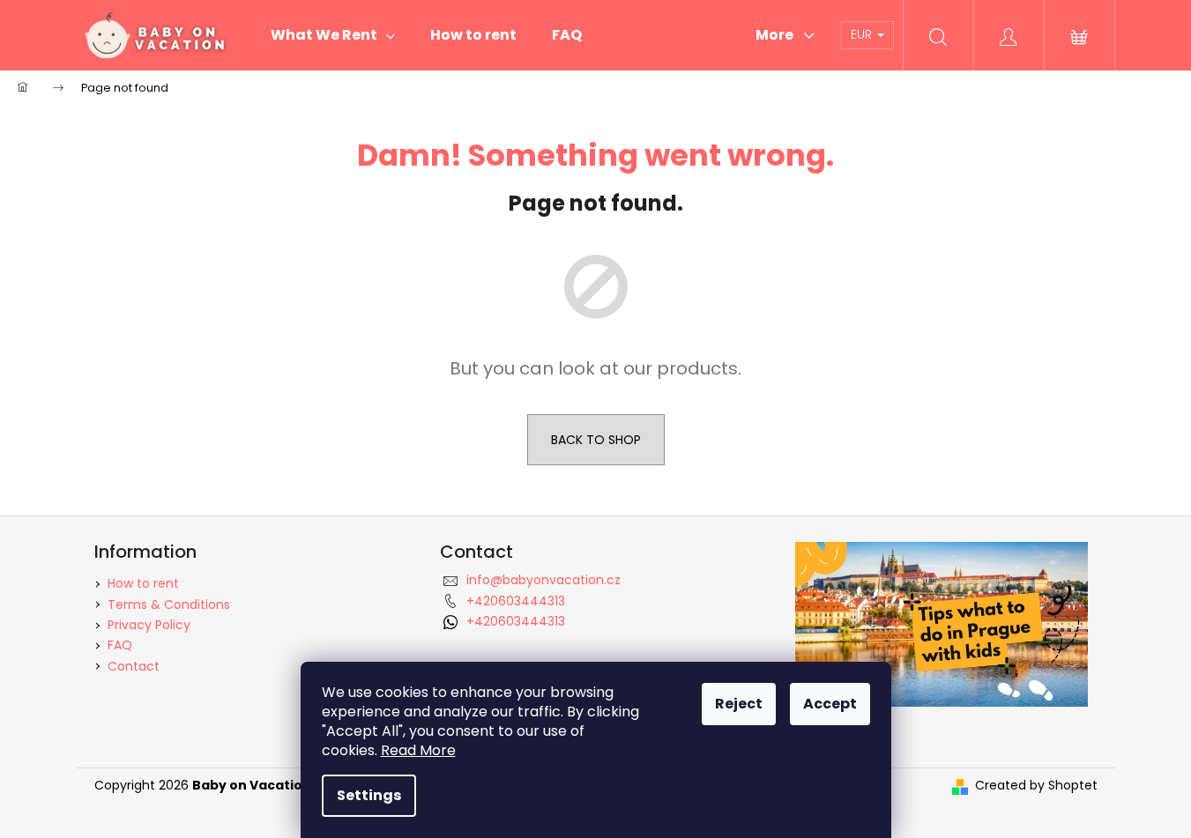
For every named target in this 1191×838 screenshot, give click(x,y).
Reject (739, 703)
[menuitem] (333, 35)
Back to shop (596, 440)
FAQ (120, 645)
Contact (134, 666)
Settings (369, 795)
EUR (863, 34)
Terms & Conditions (169, 604)
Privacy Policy (149, 625)
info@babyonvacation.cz (543, 580)
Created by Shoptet (1036, 785)
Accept (830, 703)
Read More (418, 750)
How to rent (143, 583)
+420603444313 (515, 601)
